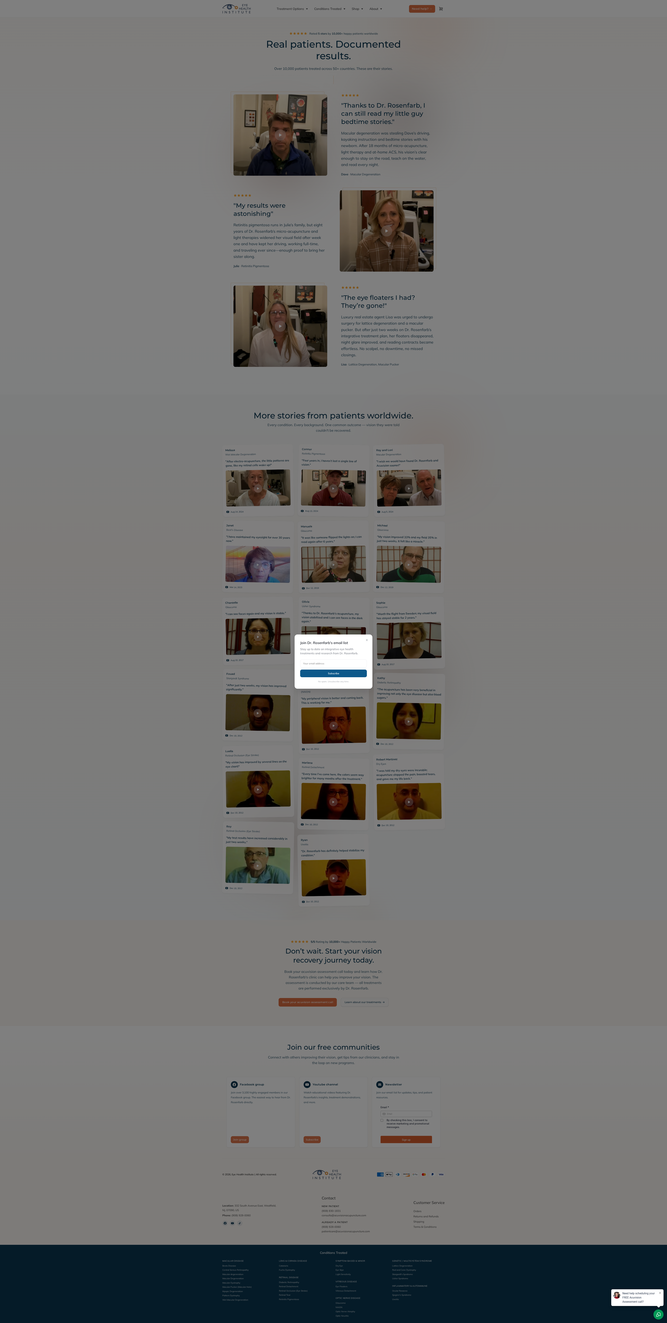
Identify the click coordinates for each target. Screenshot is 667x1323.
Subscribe (333, 673)
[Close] (367, 640)
